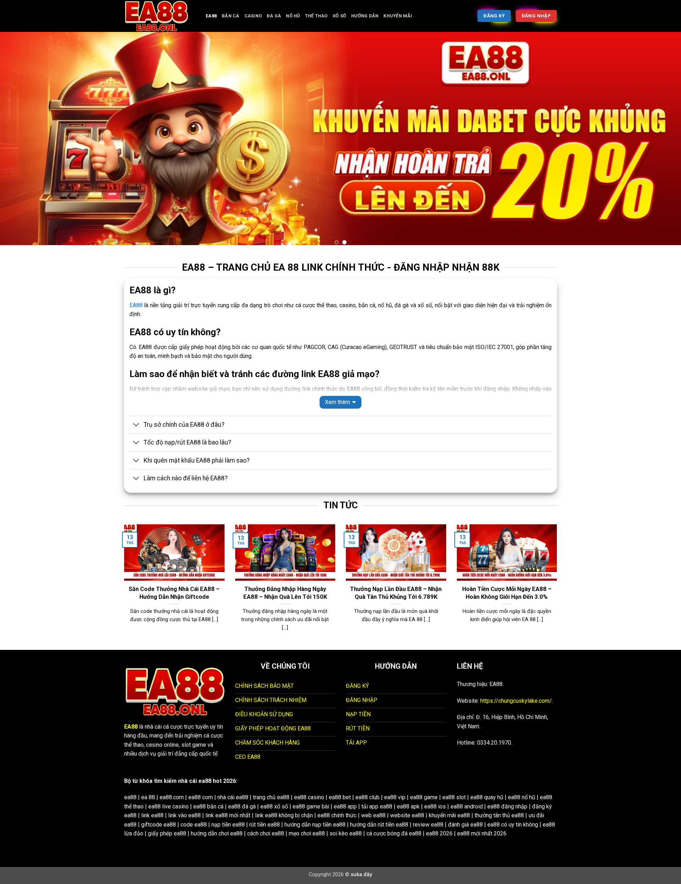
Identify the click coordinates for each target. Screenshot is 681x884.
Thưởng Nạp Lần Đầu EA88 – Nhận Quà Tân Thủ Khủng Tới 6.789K (396, 593)
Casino (253, 15)
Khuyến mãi (397, 15)
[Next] (658, 141)
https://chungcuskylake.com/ (516, 700)
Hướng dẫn (364, 15)
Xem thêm (337, 402)
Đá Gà (274, 15)
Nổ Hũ (293, 15)
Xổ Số (339, 15)
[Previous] (22, 141)
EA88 (211, 15)
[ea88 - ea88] (159, 16)
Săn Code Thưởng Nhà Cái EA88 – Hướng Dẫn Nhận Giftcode (174, 593)
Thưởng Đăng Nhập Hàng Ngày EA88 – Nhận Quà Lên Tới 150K (285, 593)
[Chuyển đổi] (136, 425)
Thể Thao (316, 15)
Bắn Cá (230, 15)
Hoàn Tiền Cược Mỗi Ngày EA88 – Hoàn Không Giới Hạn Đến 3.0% (507, 593)
